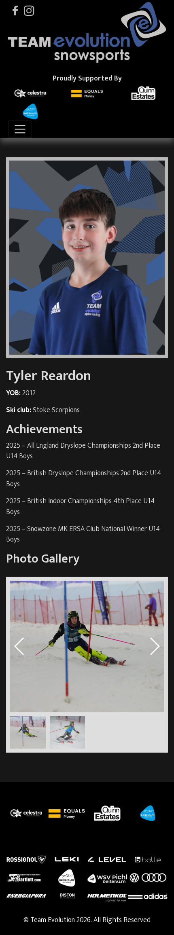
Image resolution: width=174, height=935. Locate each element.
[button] (154, 646)
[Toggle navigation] (20, 129)
